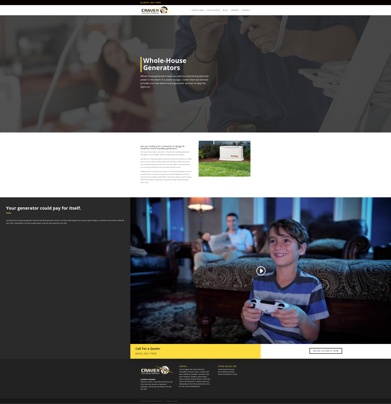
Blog (225, 10)
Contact (245, 10)
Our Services (213, 10)
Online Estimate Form (326, 351)
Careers (235, 10)
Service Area (197, 10)
